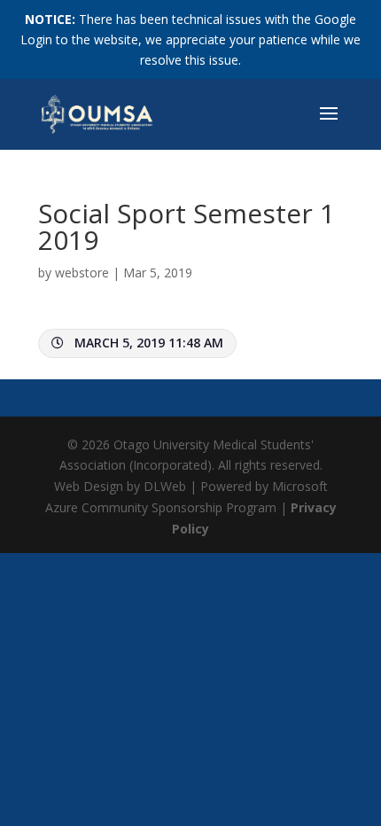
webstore (82, 272)
